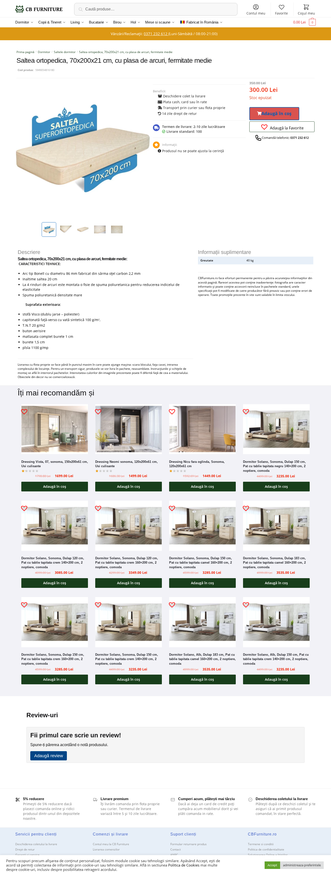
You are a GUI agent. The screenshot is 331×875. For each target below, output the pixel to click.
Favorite (281, 13)
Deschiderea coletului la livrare (36, 844)
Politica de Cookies (183, 865)
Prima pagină (25, 52)
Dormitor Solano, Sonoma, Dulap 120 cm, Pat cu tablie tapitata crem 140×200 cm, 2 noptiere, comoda (52, 562)
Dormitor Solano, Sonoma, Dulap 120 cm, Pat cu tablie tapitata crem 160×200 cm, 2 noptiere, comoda (126, 562)
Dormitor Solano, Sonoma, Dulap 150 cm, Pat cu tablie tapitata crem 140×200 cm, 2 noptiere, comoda (126, 659)
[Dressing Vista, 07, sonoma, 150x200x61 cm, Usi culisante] (54, 429)
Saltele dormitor (65, 52)
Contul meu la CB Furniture (111, 844)
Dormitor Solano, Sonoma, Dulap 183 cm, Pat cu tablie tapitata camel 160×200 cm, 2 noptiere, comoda (274, 562)
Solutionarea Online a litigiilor (268, 855)
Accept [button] (272, 865)
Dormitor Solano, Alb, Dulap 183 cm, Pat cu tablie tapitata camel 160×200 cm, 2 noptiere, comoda (202, 659)
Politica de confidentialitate (266, 849)
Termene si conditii (261, 844)
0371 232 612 (156, 33)
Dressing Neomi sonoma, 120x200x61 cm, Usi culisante (126, 464)
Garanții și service (27, 855)
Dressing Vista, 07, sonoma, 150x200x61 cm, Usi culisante (54, 464)
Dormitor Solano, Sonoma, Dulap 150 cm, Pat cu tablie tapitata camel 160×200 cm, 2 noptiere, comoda (200, 562)
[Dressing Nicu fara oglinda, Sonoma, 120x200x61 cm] (202, 429)
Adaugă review (48, 755)
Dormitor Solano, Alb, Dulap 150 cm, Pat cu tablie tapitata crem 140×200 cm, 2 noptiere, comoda (276, 659)
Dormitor (44, 52)
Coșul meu (306, 13)
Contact (175, 849)
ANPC (174, 855)
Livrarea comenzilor (106, 849)
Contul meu (255, 13)
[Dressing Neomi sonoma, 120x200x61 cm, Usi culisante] (128, 429)
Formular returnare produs (188, 844)
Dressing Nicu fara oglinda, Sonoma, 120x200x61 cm (197, 464)
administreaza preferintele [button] (302, 865)
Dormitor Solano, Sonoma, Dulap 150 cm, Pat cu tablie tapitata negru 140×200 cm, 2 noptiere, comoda (274, 466)
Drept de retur (25, 849)
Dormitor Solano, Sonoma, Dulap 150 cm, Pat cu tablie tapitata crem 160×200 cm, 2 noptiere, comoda (52, 659)
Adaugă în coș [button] (54, 486)
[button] (274, 113)
